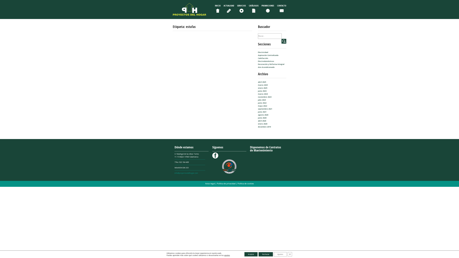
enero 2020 (262, 124)
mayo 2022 (262, 106)
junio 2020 (262, 118)
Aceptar (251, 254)
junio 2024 (262, 91)
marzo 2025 (263, 85)
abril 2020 (262, 121)
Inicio (218, 5)
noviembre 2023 (264, 97)
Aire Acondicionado (266, 67)
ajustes (227, 255)
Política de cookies (246, 183)
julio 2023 (262, 100)
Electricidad (263, 52)
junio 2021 (262, 112)
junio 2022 (262, 103)
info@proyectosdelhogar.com (186, 173)
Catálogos (254, 5)
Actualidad (229, 5)
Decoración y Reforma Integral (271, 64)
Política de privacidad (226, 183)
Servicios (241, 5)
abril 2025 (262, 82)
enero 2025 (262, 88)
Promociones (268, 5)
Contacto (281, 5)
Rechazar (265, 254)
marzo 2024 (263, 94)
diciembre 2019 (264, 127)
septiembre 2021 (265, 109)
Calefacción (263, 58)
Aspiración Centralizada (268, 55)
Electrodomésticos (266, 61)
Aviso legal (210, 183)
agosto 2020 (263, 115)
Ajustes (280, 254)
